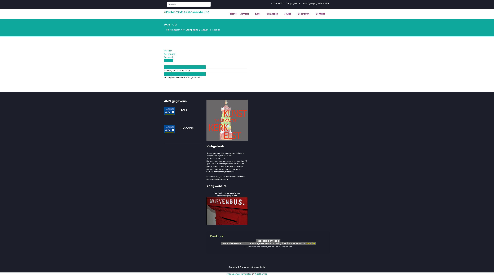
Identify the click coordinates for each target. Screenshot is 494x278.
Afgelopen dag (171, 67)
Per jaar (168, 50)
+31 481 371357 (277, 3)
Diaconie (187, 128)
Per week (168, 57)
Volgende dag (171, 73)
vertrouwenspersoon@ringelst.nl (220, 172)
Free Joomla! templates (239, 273)
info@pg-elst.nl (293, 3)
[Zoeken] (165, 63)
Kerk (183, 110)
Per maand (169, 54)
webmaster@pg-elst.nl (227, 195)
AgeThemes (261, 273)
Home (233, 13)
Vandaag (168, 60)
